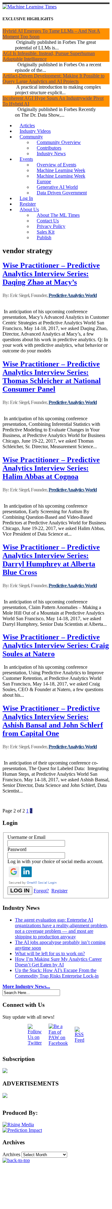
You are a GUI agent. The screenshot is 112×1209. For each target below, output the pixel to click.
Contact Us (48, 220)
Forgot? (41, 890)
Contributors (49, 148)
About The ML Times (58, 215)
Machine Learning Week (61, 170)
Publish (44, 237)
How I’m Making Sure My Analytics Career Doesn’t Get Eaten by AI (58, 961)
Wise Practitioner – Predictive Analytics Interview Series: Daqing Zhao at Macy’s (51, 273)
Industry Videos (35, 131)
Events (26, 159)
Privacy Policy (51, 226)
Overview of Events (56, 164)
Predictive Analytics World (73, 295)
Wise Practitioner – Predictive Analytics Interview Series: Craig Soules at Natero (55, 645)
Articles (27, 125)
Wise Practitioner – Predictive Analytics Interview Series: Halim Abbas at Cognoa (51, 468)
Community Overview (59, 142)
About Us (29, 209)
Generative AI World (57, 187)
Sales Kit (45, 232)
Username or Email (26, 837)
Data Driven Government (62, 192)
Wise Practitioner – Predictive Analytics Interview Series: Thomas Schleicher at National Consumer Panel (51, 376)
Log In (26, 198)
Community (31, 136)
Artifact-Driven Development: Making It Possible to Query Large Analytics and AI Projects (53, 78)
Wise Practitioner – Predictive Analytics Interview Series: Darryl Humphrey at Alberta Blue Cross (51, 559)
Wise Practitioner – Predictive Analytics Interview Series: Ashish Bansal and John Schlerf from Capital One (52, 720)
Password (16, 849)
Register (28, 204)
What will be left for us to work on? (50, 953)
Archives (11, 1154)
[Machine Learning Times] (29, 6)
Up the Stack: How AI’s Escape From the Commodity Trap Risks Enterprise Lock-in (57, 973)
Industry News (51, 153)
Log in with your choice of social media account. (55, 861)
